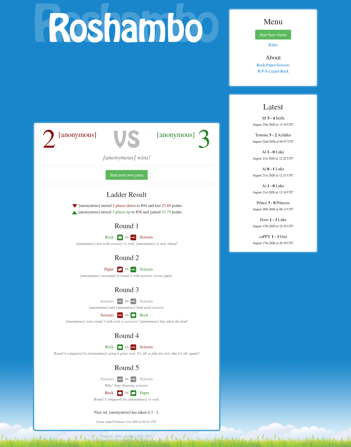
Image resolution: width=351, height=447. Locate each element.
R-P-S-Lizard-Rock (273, 71)
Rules (118, 435)
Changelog (105, 435)
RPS (140, 435)
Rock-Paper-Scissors (273, 64)
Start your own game (126, 174)
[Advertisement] (126, 83)
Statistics (129, 435)
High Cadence (100, 440)
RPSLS (149, 435)
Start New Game (273, 34)
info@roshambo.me (142, 440)
